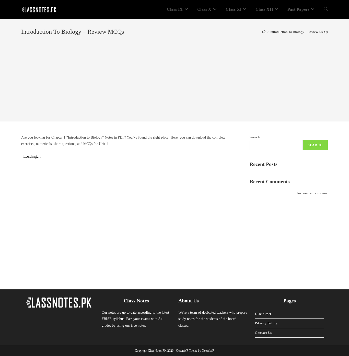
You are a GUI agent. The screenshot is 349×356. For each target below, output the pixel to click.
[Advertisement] (174, 74)
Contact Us (263, 333)
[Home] (263, 32)
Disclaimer (263, 314)
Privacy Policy (266, 323)
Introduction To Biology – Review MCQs (299, 32)
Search (255, 137)
